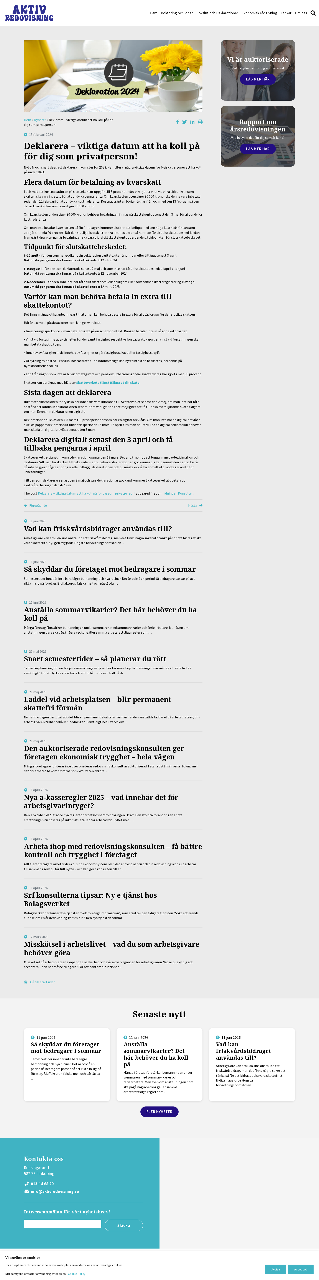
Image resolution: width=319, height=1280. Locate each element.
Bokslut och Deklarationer (217, 13)
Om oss (301, 13)
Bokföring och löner (177, 13)
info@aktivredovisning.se (54, 1191)
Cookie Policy (77, 1274)
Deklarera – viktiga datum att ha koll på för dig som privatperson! (86, 493)
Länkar (286, 13)
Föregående (38, 505)
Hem (153, 13)
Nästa (193, 505)
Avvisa (275, 1269)
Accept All (300, 1269)
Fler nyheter (159, 1111)
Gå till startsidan (42, 982)
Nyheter (40, 120)
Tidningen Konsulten (178, 493)
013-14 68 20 (42, 1183)
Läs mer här (258, 79)
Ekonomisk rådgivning (259, 13)
